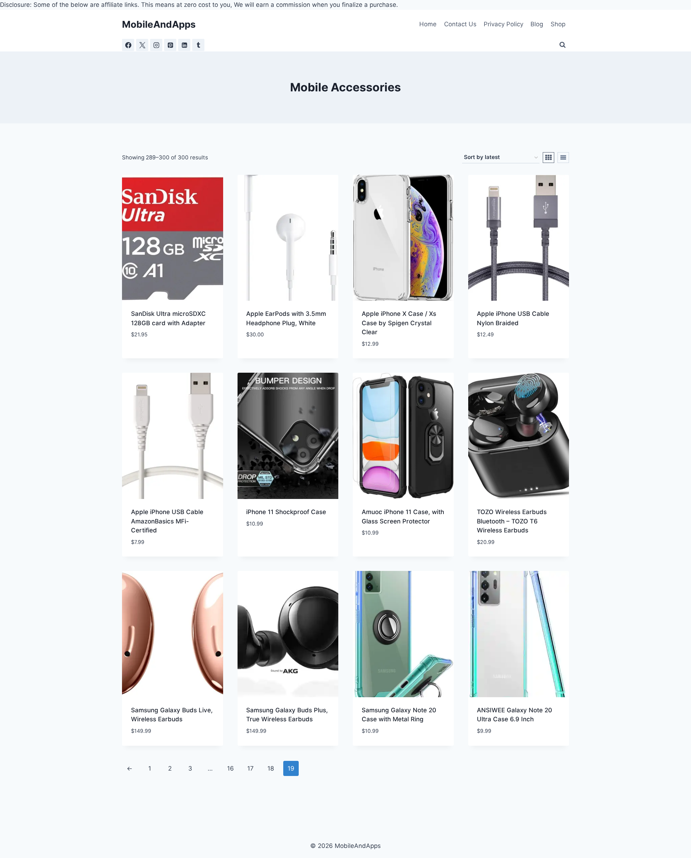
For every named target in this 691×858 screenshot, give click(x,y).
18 (270, 768)
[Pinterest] (170, 45)
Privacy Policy (503, 24)
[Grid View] (548, 157)
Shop (558, 24)
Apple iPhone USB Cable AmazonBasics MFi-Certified (167, 521)
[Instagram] (156, 45)
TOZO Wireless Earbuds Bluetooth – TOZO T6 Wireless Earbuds (512, 521)
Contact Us (460, 24)
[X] (142, 45)
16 (230, 768)
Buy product (150, 356)
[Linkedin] (184, 45)
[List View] (563, 157)
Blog (536, 24)
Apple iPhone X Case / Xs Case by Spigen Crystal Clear (399, 323)
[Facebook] (128, 45)
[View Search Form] (562, 44)
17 (250, 768)
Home (428, 24)
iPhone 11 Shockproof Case (286, 512)
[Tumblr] (198, 45)
